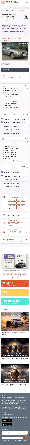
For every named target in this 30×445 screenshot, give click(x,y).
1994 (23, 208)
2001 (10, 205)
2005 (10, 202)
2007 (19, 200)
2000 (14, 205)
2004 (14, 202)
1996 (14, 208)
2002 (23, 202)
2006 (23, 200)
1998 (23, 205)
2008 (14, 200)
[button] (15, 8)
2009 (10, 200)
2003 (19, 202)
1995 (19, 208)
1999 (19, 205)
